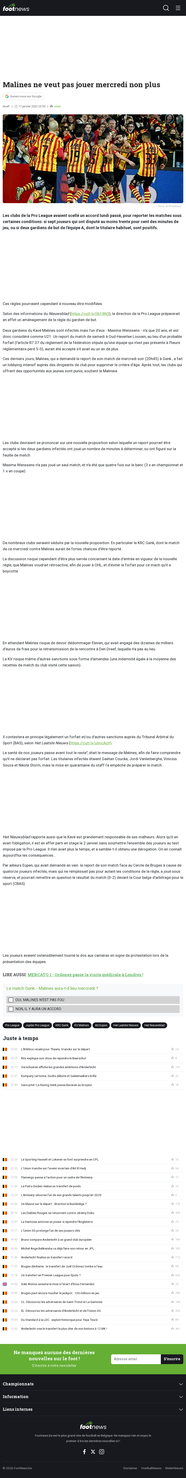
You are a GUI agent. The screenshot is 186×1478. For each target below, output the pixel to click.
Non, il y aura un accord (38, 1009)
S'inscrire (172, 1359)
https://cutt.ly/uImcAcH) (91, 743)
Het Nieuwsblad (154, 1025)
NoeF (6, 106)
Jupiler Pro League (37, 1025)
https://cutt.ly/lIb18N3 (90, 313)
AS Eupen (101, 1025)
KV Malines (81, 1025)
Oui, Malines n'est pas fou (39, 1000)
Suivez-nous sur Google (26, 96)
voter (57, 106)
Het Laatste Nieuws (125, 1025)
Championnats (18, 1384)
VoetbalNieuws (151, 1468)
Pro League (12, 1025)
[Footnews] (93, 1425)
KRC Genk (62, 1025)
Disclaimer (130, 1468)
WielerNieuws (174, 1468)
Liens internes (17, 1409)
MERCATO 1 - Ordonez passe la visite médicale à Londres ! (85, 974)
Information (16, 1396)
